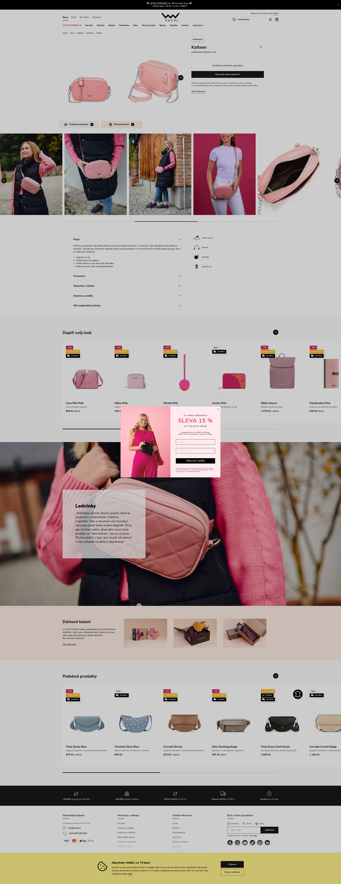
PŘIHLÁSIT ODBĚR (195, 460)
